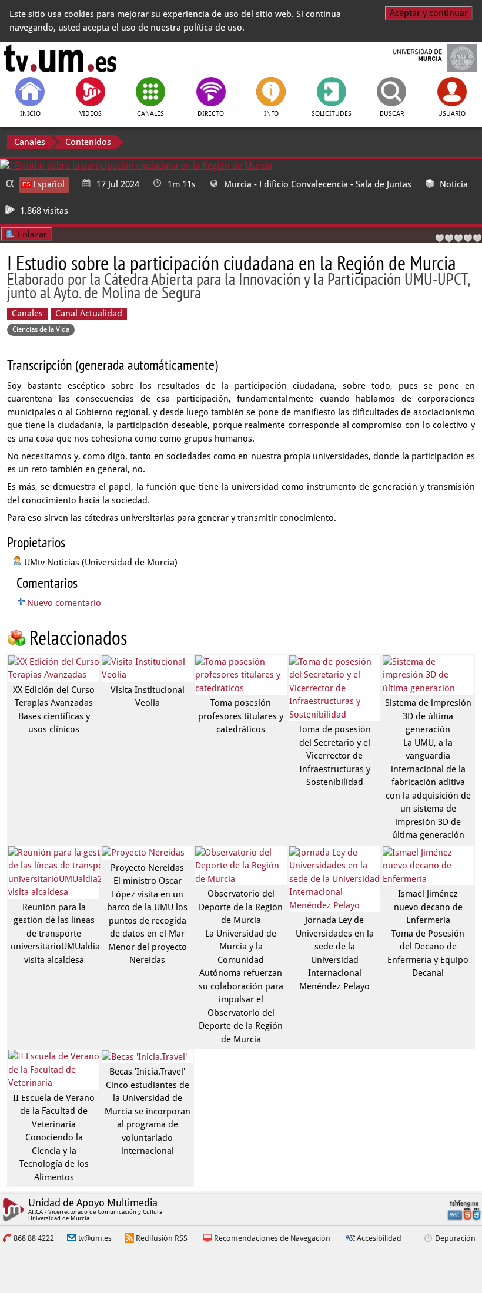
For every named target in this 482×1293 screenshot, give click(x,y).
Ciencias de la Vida (40, 329)
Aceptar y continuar (429, 13)
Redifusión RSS (162, 1238)
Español (49, 184)
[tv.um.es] (60, 58)
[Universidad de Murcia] (422, 58)
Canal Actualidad (88, 313)
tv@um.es (95, 1238)
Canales (29, 142)
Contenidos (88, 142)
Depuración (455, 1238)
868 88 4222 (34, 1238)
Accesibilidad (379, 1238)
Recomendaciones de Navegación (272, 1238)
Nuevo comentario (64, 603)
